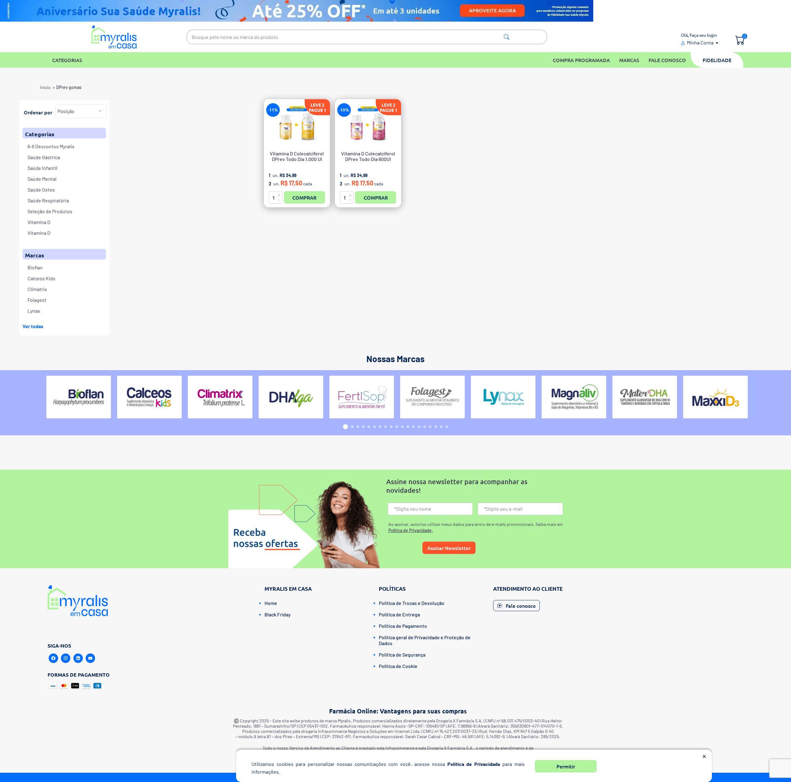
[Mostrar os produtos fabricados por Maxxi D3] (715, 397)
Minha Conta (700, 42)
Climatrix (37, 289)
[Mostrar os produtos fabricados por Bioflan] (78, 397)
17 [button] (435, 426)
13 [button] (413, 426)
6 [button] (374, 426)
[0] (739, 40)
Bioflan (35, 267)
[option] (78, 397)
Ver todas (33, 326)
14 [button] (419, 426)
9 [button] (391, 426)
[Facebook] (53, 658)
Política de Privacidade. (410, 530)
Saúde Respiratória (48, 200)
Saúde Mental (42, 179)
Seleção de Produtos (49, 211)
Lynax (33, 311)
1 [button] (345, 426)
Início (45, 87)
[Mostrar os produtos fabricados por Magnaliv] (574, 397)
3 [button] (358, 426)
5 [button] (369, 426)
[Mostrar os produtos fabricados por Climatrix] (220, 397)
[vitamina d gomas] (368, 125)
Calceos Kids (41, 278)
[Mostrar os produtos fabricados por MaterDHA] (644, 397)
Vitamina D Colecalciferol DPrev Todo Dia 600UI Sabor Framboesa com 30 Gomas (368, 159)
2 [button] (352, 426)
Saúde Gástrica (43, 157)
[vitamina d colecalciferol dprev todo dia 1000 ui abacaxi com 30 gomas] (297, 125)
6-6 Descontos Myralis (50, 146)
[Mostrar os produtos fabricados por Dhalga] (291, 397)
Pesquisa (506, 37)
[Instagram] (66, 658)
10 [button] (397, 426)
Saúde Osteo (41, 189)
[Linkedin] (78, 658)
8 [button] (385, 426)
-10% (344, 110)
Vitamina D (38, 222)
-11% (273, 110)
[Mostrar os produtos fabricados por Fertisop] (361, 397)
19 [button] (447, 426)
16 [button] (430, 426)
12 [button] (408, 426)
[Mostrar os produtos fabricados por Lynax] (503, 397)
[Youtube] (90, 658)
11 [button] (402, 426)
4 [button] (363, 426)
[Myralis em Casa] (114, 37)
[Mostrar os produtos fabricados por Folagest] (432, 397)
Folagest (36, 300)
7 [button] (380, 426)
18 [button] (441, 426)
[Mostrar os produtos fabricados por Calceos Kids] (149, 397)
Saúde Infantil (42, 168)
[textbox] (367, 37)
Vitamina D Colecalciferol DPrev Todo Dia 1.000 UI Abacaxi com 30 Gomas (297, 159)
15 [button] (424, 426)
